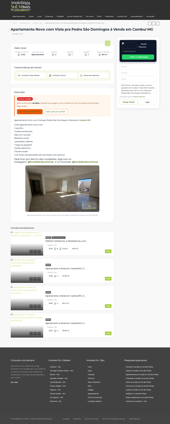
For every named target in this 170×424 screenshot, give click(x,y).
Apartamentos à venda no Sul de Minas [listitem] (142, 374)
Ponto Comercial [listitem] (95, 397)
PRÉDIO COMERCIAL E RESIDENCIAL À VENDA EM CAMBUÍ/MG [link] (75, 241)
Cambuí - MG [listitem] (55, 367)
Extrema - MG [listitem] (56, 401)
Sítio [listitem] (89, 386)
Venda (48, 237)
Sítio (99, 16)
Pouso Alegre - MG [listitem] (58, 386)
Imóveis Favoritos (91, 419)
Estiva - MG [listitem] (55, 374)
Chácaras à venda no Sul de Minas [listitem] (140, 378)
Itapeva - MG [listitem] (55, 390)
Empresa (77, 419)
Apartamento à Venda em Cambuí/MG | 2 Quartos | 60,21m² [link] (73, 296)
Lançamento (137, 16)
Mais (108, 251)
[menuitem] (13, 22)
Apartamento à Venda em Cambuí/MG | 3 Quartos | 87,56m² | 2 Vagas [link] (78, 323)
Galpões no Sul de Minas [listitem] (136, 394)
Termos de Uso (139, 97)
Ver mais (14, 382)
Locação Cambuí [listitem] (94, 401)
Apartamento (18, 16)
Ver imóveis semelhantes (29, 112)
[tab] (107, 43)
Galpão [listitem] (91, 390)
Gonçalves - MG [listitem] (56, 397)
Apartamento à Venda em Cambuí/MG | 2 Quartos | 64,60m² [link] (73, 268)
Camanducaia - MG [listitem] (58, 382)
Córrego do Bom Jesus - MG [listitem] (61, 371)
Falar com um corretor (55, 112)
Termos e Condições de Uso (113, 419)
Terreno (90, 16)
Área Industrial (74, 16)
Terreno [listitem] (91, 378)
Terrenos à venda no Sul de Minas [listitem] (140, 386)
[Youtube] (158, 6)
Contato (66, 419)
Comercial (122, 16)
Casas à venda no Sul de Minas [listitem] (138, 371)
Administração (134, 419)
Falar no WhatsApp (139, 57)
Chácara (49, 16)
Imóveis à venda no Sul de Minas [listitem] (139, 367)
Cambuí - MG (37, 23)
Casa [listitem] (90, 371)
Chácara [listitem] (91, 374)
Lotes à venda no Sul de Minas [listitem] (138, 390)
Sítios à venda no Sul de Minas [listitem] (138, 382)
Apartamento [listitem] (93, 394)
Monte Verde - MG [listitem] (57, 394)
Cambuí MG (85, 120)
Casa (31, 16)
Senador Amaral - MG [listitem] (59, 378)
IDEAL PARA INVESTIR (58, 237)
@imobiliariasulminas (41, 161)
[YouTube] (157, 419)
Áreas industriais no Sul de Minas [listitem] (139, 397)
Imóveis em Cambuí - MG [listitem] (136, 401)
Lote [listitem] (90, 367)
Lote (39, 16)
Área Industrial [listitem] (94, 382)
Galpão (60, 16)
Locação (150, 16)
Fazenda (109, 16)
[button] (149, 23)
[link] (27, 243)
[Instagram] (155, 6)
